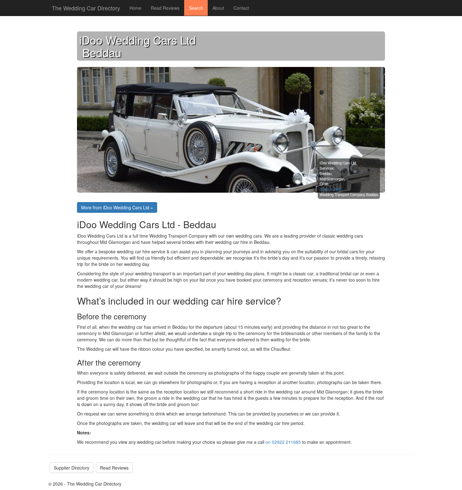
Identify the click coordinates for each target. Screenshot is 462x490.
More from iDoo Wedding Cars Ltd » (117, 207)
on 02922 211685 (283, 442)
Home (135, 8)
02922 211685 (330, 189)
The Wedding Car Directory (86, 8)
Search (196, 8)
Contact (241, 8)
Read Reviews (165, 8)
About (218, 8)
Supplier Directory (71, 468)
